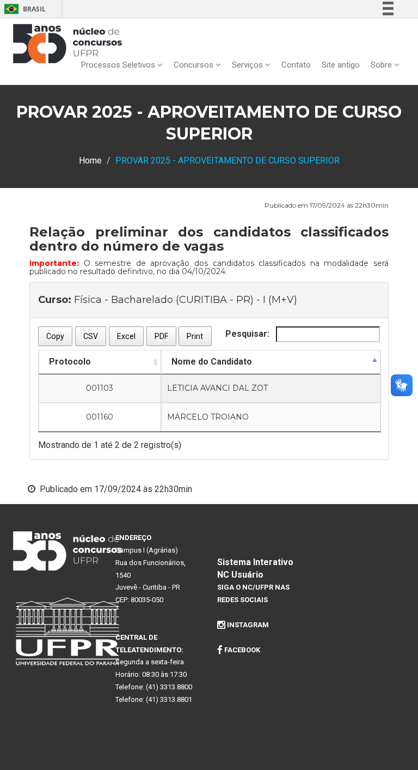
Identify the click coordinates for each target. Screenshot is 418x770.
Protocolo (70, 361)
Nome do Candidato (211, 361)
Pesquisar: (248, 334)
